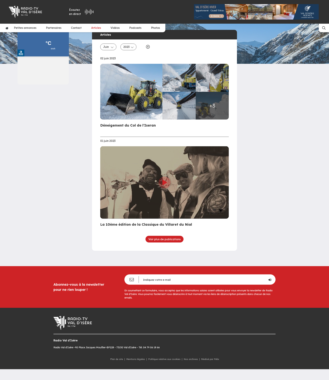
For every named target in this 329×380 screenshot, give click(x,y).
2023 (126, 47)
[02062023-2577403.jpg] (179, 78)
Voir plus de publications (164, 239)
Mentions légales (135, 359)
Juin (106, 47)
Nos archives (191, 359)
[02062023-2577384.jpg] (132, 92)
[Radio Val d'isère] (30, 12)
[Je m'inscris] (270, 279)
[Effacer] (147, 47)
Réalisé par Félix (210, 359)
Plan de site (116, 359)
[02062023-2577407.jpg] (212, 78)
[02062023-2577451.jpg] (179, 106)
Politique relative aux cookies (164, 359)
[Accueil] (7, 28)
